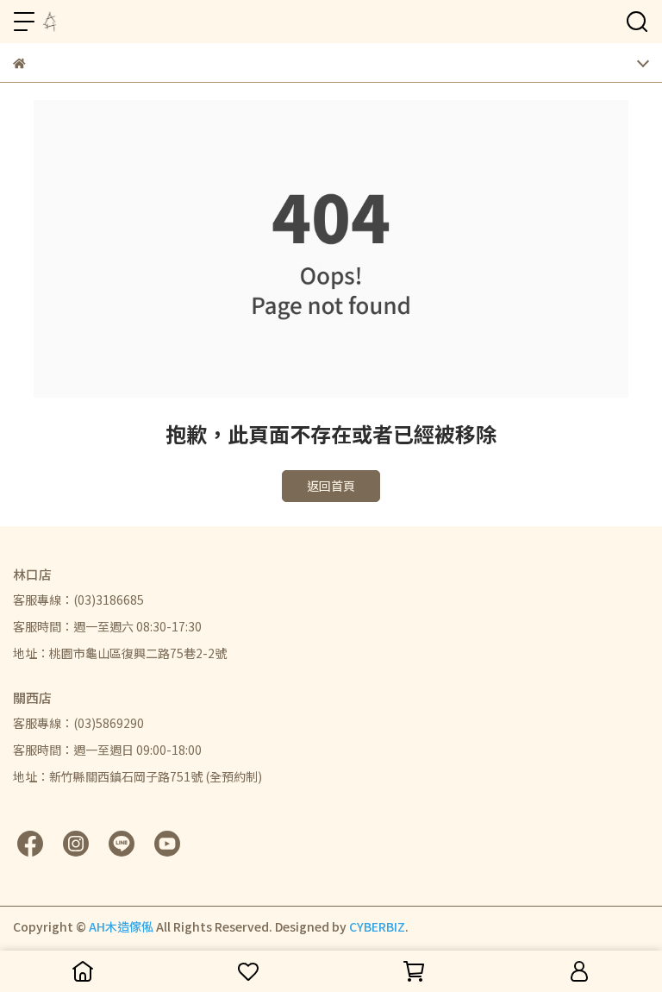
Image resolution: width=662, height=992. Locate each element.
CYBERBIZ (377, 926)
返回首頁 (331, 485)
